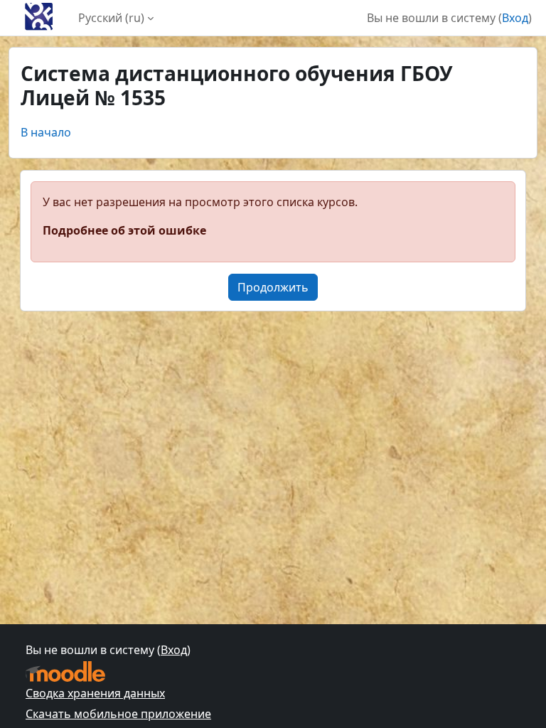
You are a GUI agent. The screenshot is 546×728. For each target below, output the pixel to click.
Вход (515, 18)
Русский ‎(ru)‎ (111, 18)
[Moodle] (65, 671)
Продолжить (273, 287)
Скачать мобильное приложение (118, 714)
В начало (46, 132)
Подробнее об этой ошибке (124, 230)
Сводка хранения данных (95, 693)
